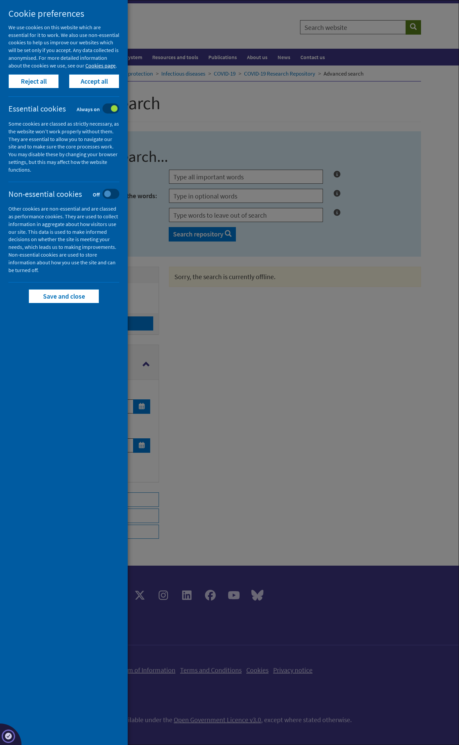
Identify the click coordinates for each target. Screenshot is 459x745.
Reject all (34, 81)
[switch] (69, 109)
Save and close (64, 296)
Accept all (94, 81)
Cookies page (100, 65)
